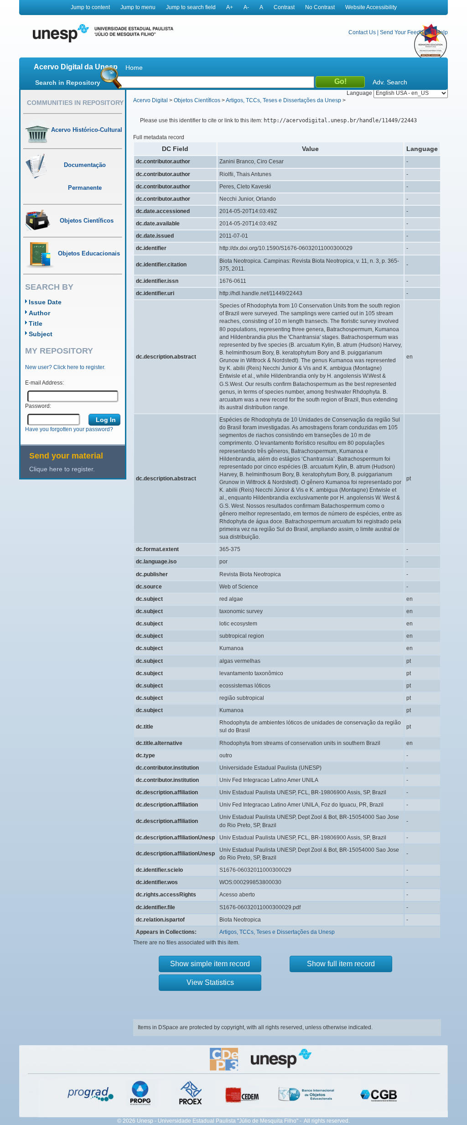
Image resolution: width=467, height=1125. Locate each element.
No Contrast (320, 7)
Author (39, 313)
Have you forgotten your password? (69, 429)
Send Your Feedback (406, 32)
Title (35, 323)
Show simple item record (210, 964)
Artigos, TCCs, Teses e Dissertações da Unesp (283, 100)
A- (246, 7)
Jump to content (90, 7)
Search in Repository (67, 82)
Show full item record (341, 964)
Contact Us (362, 32)
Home (134, 67)
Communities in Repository (75, 102)
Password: (38, 406)
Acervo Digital (150, 100)
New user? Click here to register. (65, 367)
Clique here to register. (62, 469)
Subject (40, 334)
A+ (229, 7)
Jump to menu (138, 7)
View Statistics (210, 982)
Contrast (284, 7)
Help (442, 32)
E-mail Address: (44, 383)
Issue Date (45, 302)
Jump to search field (191, 7)
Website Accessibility (371, 7)
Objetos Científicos (197, 100)
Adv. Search (390, 82)
